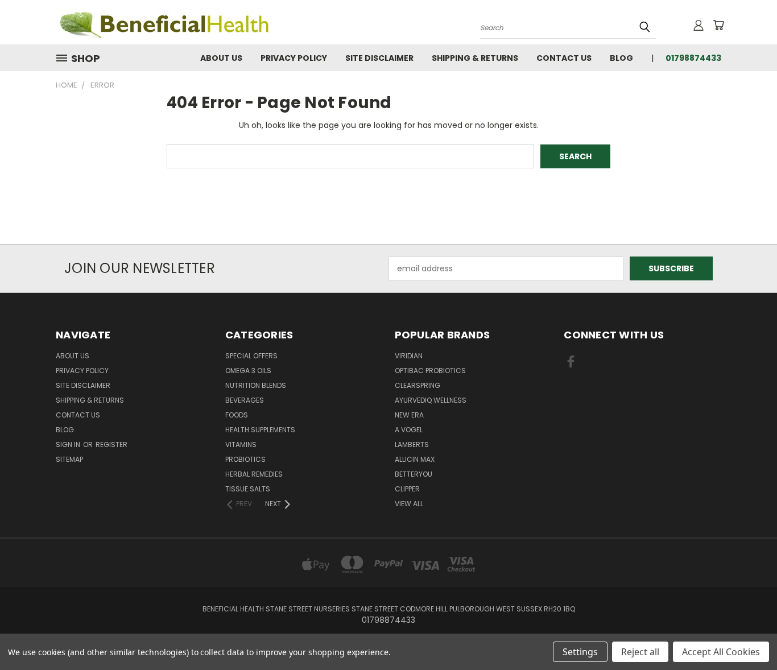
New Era (409, 415)
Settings (580, 652)
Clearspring (417, 385)
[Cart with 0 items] (718, 25)
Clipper (407, 489)
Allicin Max (415, 459)
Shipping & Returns (475, 58)
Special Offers (251, 356)
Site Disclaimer (379, 58)
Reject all (640, 652)
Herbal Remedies (254, 474)
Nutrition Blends (255, 385)
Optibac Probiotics (430, 370)
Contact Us (564, 58)
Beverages (244, 400)
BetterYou (413, 474)
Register (111, 444)
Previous (747, 634)
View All (409, 503)
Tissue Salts (247, 489)
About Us (221, 58)
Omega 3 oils (248, 370)
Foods (236, 415)
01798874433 (693, 58)
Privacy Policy (294, 58)
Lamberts (412, 444)
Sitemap (69, 459)
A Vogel (409, 430)
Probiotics (245, 459)
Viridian (409, 356)
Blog (621, 58)
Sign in (69, 444)
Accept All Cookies (721, 652)
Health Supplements (260, 430)
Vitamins (241, 444)
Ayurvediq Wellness (430, 400)
